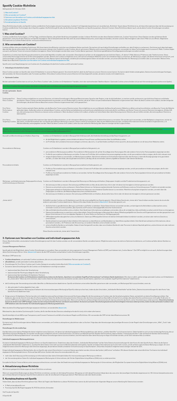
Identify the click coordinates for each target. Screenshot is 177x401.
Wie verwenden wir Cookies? (15, 15)
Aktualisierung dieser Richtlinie (16, 20)
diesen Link (62, 308)
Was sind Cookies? (11, 12)
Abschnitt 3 (104, 202)
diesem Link (167, 129)
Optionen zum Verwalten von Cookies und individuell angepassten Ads (30, 17)
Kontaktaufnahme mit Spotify (15, 22)
